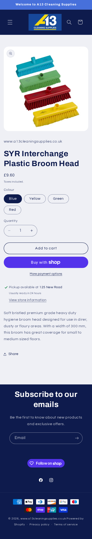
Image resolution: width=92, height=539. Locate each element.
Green (58, 198)
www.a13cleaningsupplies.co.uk (43, 518)
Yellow (35, 198)
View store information (27, 300)
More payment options (46, 273)
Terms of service (66, 524)
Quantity (10, 221)
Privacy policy (39, 524)
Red (12, 210)
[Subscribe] (76, 438)
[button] (9, 22)
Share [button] (13, 354)
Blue (13, 198)
